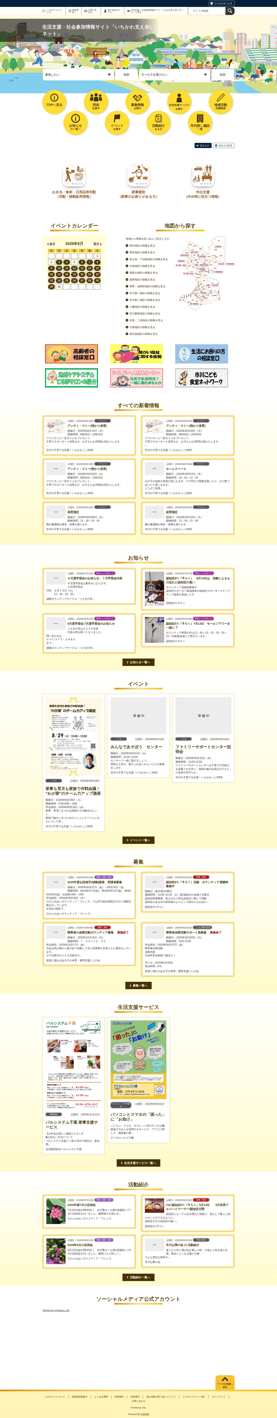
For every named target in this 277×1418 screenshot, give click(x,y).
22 (97, 274)
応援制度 (220, 106)
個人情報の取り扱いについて (161, 1396)
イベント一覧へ (140, 840)
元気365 (145, 1414)
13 (82, 268)
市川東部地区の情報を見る (145, 313)
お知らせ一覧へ (140, 662)
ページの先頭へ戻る (225, 1385)
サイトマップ (218, 1396)
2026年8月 (74, 243)
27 (82, 280)
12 (74, 268)
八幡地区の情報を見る (142, 306)
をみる (158, 127)
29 (97, 280)
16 (51, 274)
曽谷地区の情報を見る (142, 252)
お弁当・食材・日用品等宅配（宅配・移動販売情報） (74, 194)
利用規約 (119, 1396)
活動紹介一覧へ (140, 1277)
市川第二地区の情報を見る (145, 300)
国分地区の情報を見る (142, 245)
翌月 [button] (96, 244)
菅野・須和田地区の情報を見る (147, 286)
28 (89, 280)
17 (59, 274)
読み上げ (204, 145)
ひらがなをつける (223, 3)
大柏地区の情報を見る (142, 266)
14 (89, 268)
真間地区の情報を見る (142, 279)
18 (66, 274)
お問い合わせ (92, 11)
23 (51, 280)
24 (59, 280)
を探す (96, 106)
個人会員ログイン (114, 11)
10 (59, 268)
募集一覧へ (140, 985)
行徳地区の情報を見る (142, 327)
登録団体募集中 (80, 1396)
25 (66, 280)
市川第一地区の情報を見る (145, 293)
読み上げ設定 (225, 145)
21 (89, 274)
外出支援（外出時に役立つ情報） (203, 194)
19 (74, 274)
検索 (126, 74)
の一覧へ (75, 127)
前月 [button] (52, 244)
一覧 (200, 127)
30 (51, 286)
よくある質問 (101, 1396)
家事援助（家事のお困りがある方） (138, 194)
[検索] (230, 11)
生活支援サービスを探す (179, 107)
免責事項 (135, 1396)
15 (97, 268)
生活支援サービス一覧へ (140, 1163)
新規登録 (75, 11)
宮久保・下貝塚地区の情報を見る (149, 259)
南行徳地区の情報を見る (144, 334)
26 (74, 280)
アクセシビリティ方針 (194, 1396)
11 (66, 268)
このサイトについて (54, 11)
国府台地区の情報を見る (144, 272)
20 (82, 274)
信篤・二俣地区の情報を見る (146, 320)
